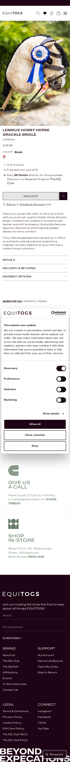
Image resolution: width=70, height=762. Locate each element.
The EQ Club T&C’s (15, 734)
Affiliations (10, 672)
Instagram (44, 711)
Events (7, 678)
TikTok (42, 722)
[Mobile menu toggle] (63, 13)
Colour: (13, 152)
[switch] (61, 379)
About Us (9, 655)
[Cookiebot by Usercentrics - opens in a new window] (51, 313)
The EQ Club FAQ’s (15, 740)
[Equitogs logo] (12, 13)
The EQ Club (11, 660)
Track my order (48, 666)
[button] (31, 196)
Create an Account (32, 204)
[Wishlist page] (43, 13)
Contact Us (10, 689)
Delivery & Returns (50, 660)
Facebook (44, 716)
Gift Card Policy (13, 728)
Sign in (11, 204)
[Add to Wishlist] (63, 196)
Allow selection (35, 434)
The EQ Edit (11, 666)
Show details (51, 413)
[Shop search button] (36, 13)
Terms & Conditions (16, 711)
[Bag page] (57, 13)
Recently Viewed (35, 301)
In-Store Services (15, 684)
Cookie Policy (12, 722)
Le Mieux (9, 139)
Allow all (35, 424)
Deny (35, 445)
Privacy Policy (12, 716)
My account (46, 655)
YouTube (43, 728)
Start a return (47, 672)
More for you (12, 301)
